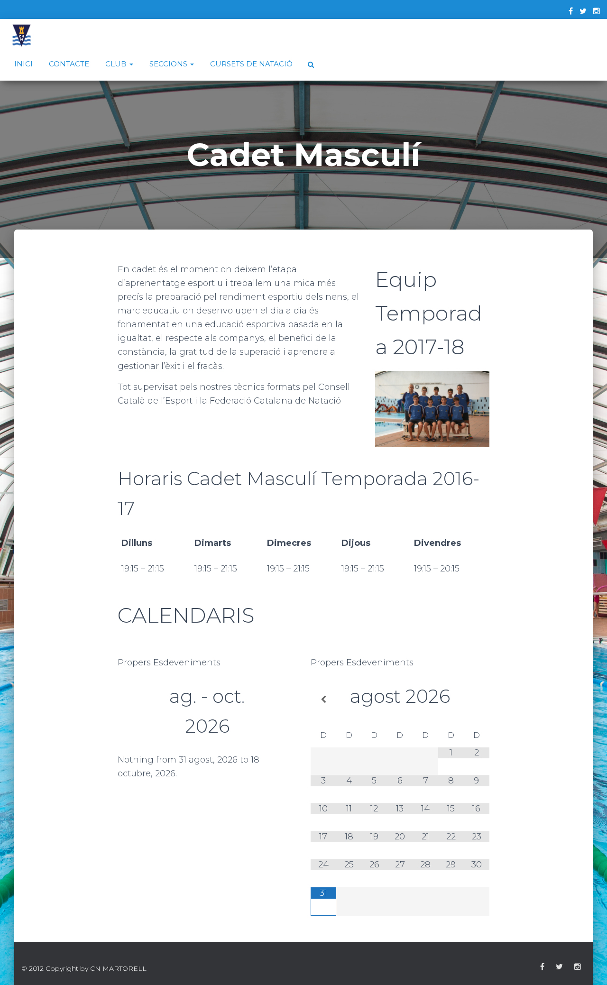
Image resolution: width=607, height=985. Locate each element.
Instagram (578, 967)
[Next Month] (476, 700)
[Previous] (135, 714)
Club (117, 63)
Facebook (542, 967)
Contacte (69, 63)
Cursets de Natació (251, 63)
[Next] (278, 714)
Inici (23, 63)
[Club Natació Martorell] (21, 35)
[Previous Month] (323, 700)
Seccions (169, 63)
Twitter (559, 967)
